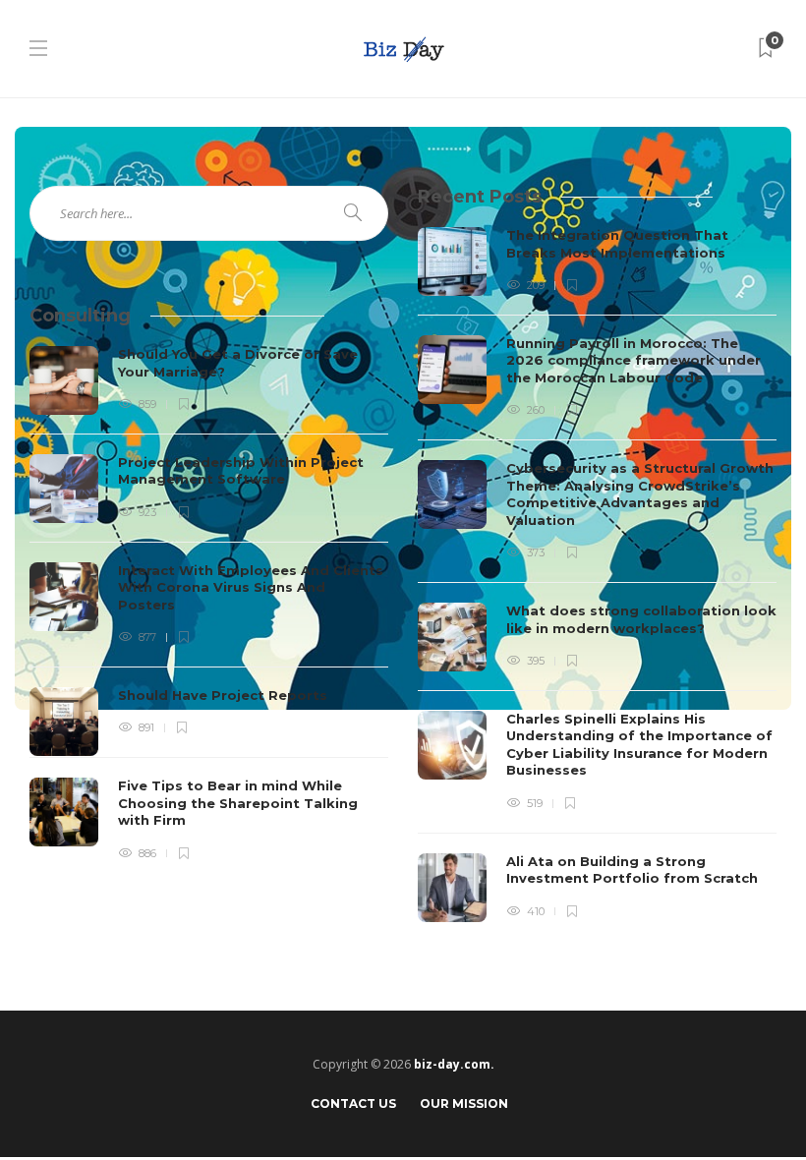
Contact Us (353, 1103)
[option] (597, 574)
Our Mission (464, 1103)
